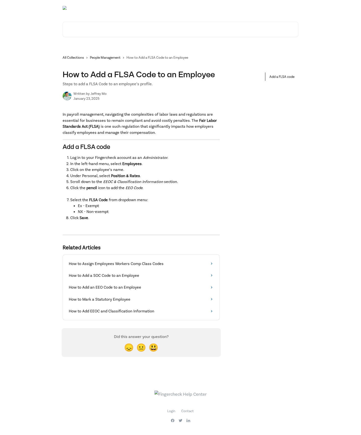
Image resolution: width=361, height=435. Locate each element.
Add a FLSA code (281, 76)
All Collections (73, 57)
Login (171, 411)
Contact (187, 411)
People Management (105, 57)
